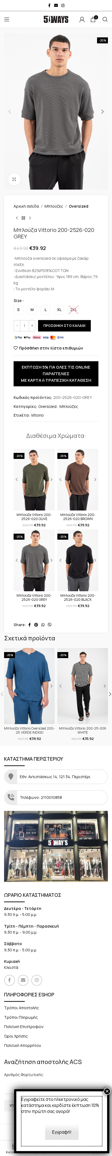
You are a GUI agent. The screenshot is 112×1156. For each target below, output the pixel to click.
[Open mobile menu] (6, 19)
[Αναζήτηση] (105, 19)
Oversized (78, 206)
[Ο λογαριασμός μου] (82, 19)
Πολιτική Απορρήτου (22, 1045)
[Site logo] (56, 19)
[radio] (18, 310)
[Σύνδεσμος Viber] (49, 625)
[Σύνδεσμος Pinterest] (36, 625)
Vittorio (37, 415)
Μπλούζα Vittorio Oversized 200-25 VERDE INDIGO (29, 730)
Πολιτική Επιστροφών (23, 1026)
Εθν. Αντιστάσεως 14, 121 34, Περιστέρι (55, 776)
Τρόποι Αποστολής (21, 1007)
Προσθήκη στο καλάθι (64, 325)
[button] (9, 111)
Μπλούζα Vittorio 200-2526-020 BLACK (77, 597)
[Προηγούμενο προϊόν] (17, 218)
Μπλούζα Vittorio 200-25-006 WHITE (82, 730)
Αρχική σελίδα (26, 206)
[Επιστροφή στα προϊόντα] (23, 218)
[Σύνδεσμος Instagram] (63, 5)
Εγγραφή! (61, 1132)
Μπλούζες (54, 206)
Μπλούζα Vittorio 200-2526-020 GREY (34, 597)
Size (18, 300)
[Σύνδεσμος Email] (56, 5)
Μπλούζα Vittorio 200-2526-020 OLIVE (34, 516)
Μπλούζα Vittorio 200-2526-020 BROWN (77, 516)
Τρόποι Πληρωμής (21, 1017)
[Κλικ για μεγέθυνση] (14, 179)
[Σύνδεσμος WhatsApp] (43, 625)
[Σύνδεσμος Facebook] (49, 5)
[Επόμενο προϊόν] (30, 218)
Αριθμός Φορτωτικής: (24, 1074)
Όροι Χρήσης (16, 1036)
